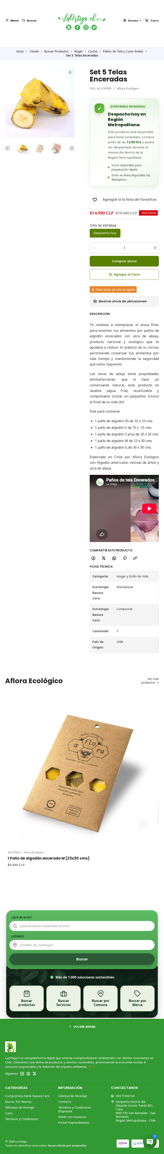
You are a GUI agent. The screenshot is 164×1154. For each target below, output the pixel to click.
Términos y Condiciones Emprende (74, 1109)
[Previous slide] (8, 148)
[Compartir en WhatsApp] (114, 558)
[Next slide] (71, 148)
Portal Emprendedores (73, 1123)
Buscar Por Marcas (18, 1102)
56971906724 (125, 1096)
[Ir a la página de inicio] (82, 20)
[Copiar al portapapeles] (135, 558)
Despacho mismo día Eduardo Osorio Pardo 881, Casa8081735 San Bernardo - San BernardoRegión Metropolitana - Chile (136, 1111)
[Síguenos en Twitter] (34, 1073)
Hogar (78, 51)
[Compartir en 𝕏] (103, 558)
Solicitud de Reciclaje (72, 1096)
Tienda (34, 51)
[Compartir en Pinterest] (124, 558)
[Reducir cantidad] (93, 248)
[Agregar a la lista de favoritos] (151, 765)
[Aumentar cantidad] (155, 248)
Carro (9, 1113)
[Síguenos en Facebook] (28, 1073)
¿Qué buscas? (21, 917)
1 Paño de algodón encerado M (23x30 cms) (48, 858)
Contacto (64, 1102)
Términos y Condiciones (21, 1119)
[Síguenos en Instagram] (22, 1073)
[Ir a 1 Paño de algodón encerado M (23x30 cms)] (82, 771)
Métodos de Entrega (19, 1107)
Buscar (82, 959)
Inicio (20, 51)
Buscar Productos (56, 51)
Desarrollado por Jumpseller (67, 1145)
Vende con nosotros (72, 1117)
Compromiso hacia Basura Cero (27, 1096)
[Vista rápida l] (151, 777)
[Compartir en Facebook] (93, 558)
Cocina (92, 51)
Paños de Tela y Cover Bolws (123, 51)
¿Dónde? (17, 936)
